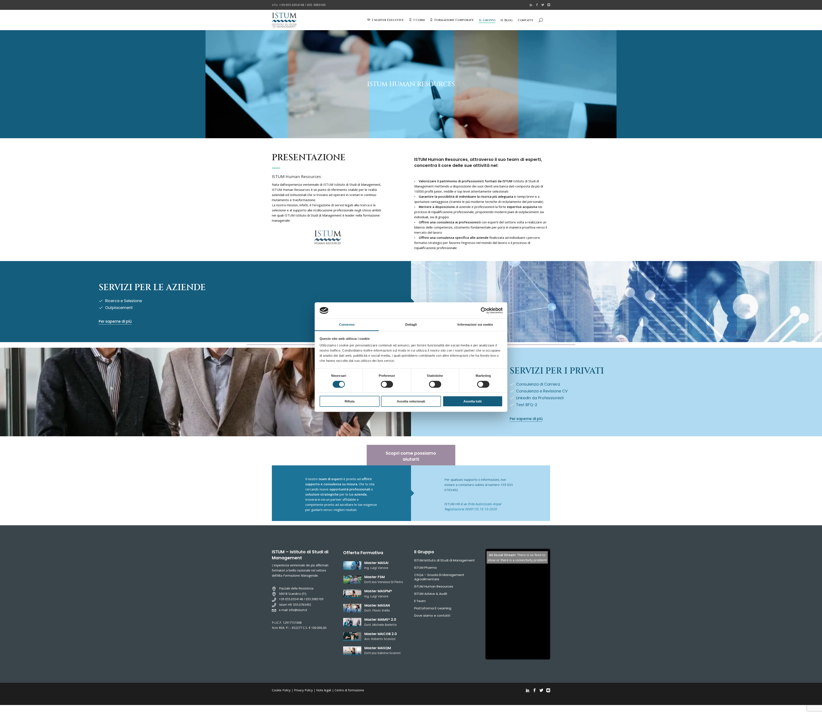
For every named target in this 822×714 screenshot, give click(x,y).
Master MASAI (376, 562)
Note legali (323, 690)
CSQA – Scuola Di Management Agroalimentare (439, 577)
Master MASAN (377, 605)
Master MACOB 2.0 (380, 633)
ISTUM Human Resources (433, 586)
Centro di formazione (349, 690)
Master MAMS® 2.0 (380, 619)
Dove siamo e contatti (432, 615)
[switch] (387, 384)
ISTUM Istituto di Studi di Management (444, 560)
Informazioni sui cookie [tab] (475, 324)
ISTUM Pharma (425, 567)
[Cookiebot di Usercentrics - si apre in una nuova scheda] (484, 310)
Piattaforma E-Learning (432, 608)
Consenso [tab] (346, 324)
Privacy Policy (303, 690)
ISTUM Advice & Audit (430, 593)
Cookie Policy (281, 690)
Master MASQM (377, 648)
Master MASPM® (378, 591)
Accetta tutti (472, 401)
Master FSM (374, 576)
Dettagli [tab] (411, 324)
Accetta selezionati (411, 401)
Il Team (420, 601)
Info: (298, 5)
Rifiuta (349, 401)
